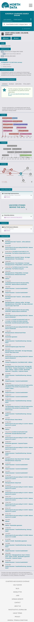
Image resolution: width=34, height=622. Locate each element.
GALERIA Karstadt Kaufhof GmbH (20, 319)
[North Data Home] (10, 5)
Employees (18, 84)
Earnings (4, 84)
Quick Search (7, 19)
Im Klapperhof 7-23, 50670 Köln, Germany (11, 62)
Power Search (18, 19)
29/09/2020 (25, 321)
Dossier (7, 38)
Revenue (11, 84)
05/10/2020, (19, 321)
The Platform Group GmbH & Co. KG (20, 251)
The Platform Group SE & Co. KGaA (20, 267)
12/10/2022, (8, 321)
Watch (17, 38)
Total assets (26, 84)
